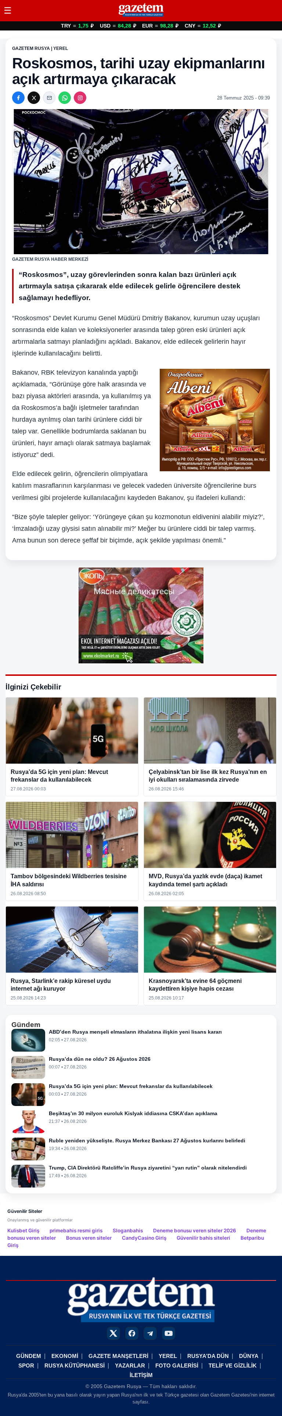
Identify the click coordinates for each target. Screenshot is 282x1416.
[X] (34, 97)
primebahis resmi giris (76, 1230)
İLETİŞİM (141, 1375)
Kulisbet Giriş (23, 1230)
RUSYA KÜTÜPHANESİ (74, 1365)
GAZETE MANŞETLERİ (118, 1356)
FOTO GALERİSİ (176, 1365)
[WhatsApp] (64, 97)
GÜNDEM (28, 1356)
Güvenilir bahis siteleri (203, 1238)
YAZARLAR (130, 1365)
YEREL (168, 1356)
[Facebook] (18, 97)
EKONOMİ (64, 1356)
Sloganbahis (128, 1230)
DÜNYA (248, 1356)
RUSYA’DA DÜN (208, 1356)
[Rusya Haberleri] (140, 16)
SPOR (26, 1365)
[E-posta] (49, 97)
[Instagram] (80, 97)
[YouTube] (168, 1333)
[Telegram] (150, 1333)
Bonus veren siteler (89, 1238)
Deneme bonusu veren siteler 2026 (194, 1230)
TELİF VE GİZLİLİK (233, 1365)
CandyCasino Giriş (144, 1238)
